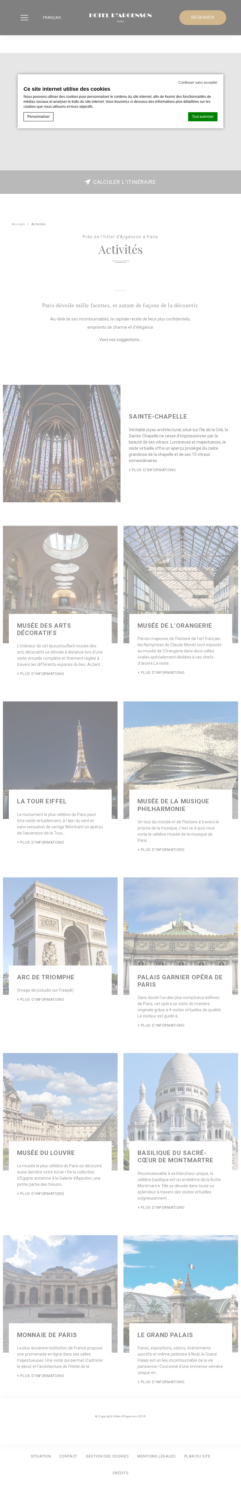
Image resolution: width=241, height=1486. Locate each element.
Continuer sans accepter (197, 82)
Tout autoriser (203, 117)
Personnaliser (38, 117)
